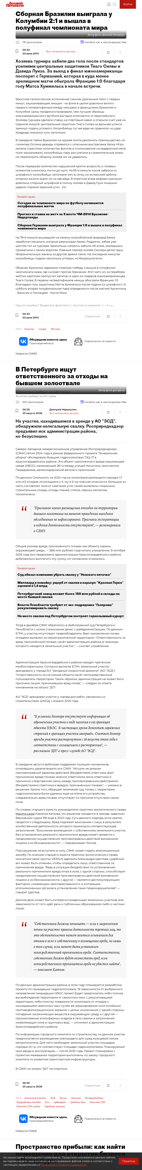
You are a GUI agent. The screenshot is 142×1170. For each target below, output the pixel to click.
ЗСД (52, 1098)
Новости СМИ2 (26, 353)
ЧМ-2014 (55, 329)
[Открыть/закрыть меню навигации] (108, 4)
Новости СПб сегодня (28, 1106)
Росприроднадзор (94, 1098)
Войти (127, 4)
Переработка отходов (28, 1102)
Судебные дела (77, 1102)
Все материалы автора (60, 51)
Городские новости (55, 1106)
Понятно (128, 1161)
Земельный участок (35, 1098)
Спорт (42, 329)
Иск (47, 1102)
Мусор (63, 1098)
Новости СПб (97, 1102)
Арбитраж (60, 1102)
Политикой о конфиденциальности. (64, 1164)
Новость (29, 329)
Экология (76, 1098)
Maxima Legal (25, 813)
